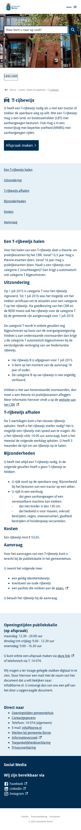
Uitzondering (13, 180)
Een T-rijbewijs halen (18, 169)
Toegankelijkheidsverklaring (31, 742)
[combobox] (36, 29)
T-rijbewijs (53, 89)
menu (69, 7)
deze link (66, 656)
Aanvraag (10, 222)
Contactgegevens (24, 718)
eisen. (62, 588)
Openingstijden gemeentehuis (32, 713)
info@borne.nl (32, 727)
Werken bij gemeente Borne (31, 732)
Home (13, 89)
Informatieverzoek (27, 737)
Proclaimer (55, 816)
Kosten (8, 211)
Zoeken (73, 29)
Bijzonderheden (15, 201)
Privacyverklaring (24, 747)
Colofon (25, 816)
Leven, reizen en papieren (32, 89)
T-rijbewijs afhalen (16, 190)
